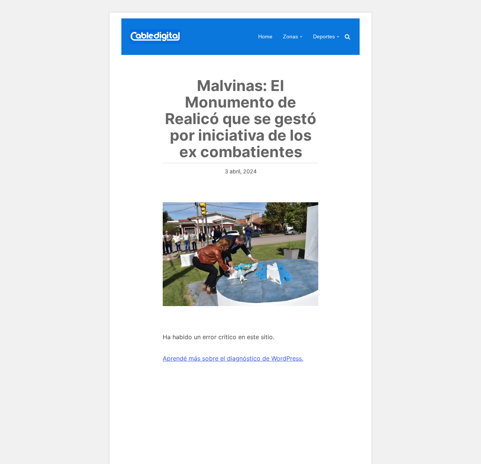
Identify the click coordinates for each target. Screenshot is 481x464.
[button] (301, 36)
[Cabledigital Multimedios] (155, 36)
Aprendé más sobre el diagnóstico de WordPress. (233, 358)
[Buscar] (347, 36)
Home (265, 36)
